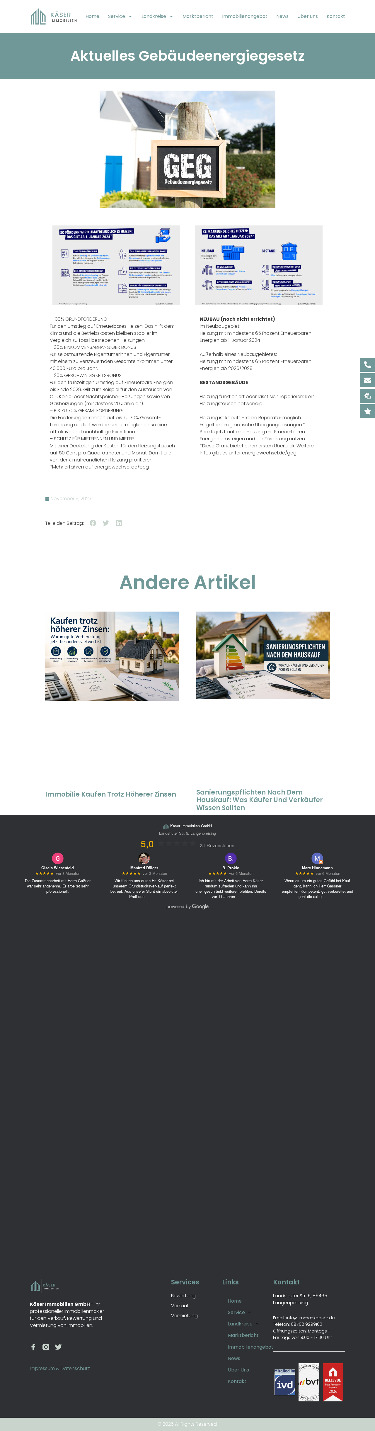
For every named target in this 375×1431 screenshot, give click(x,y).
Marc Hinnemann (317, 867)
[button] (93, 523)
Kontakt (336, 16)
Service (116, 16)
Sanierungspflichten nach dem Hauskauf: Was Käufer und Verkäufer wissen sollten (259, 800)
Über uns (307, 16)
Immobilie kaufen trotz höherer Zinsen (110, 794)
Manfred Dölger (144, 867)
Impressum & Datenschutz (60, 1368)
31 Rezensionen (217, 845)
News (282, 16)
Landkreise (154, 16)
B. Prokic (230, 867)
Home (92, 16)
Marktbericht (198, 16)
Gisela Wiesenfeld (57, 867)
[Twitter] (58, 1347)
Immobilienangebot (244, 16)
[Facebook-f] (33, 1347)
